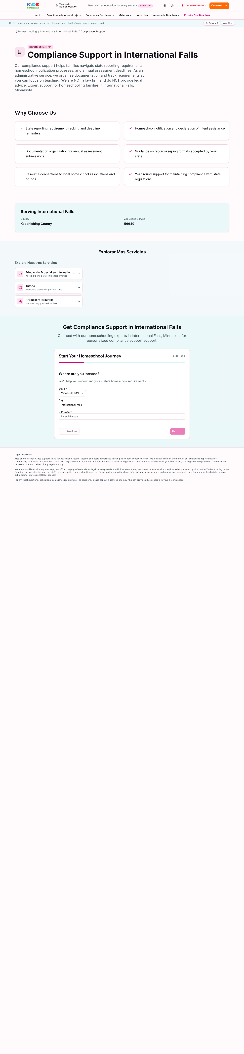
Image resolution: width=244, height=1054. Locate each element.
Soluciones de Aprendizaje (62, 15)
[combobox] (72, 393)
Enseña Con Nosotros (197, 15)
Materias (124, 15)
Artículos (142, 15)
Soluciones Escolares (98, 15)
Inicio (38, 15)
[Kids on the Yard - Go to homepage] (33, 5)
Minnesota (46, 31)
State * (63, 389)
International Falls (66, 31)
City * (62, 400)
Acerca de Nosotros (165, 15)
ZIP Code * (65, 412)
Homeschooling (27, 31)
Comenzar (217, 5)
